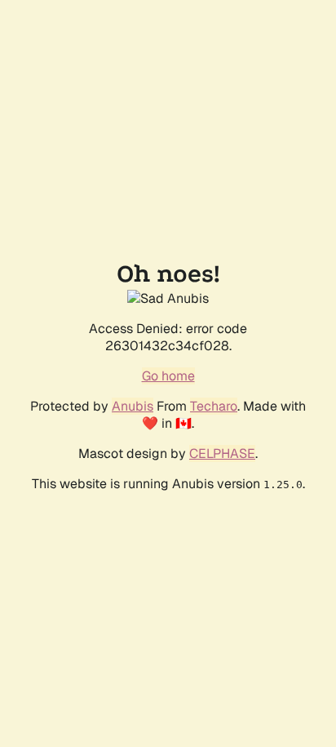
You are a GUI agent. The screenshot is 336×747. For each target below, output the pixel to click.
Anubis (132, 406)
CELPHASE (222, 453)
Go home (168, 376)
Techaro (213, 406)
